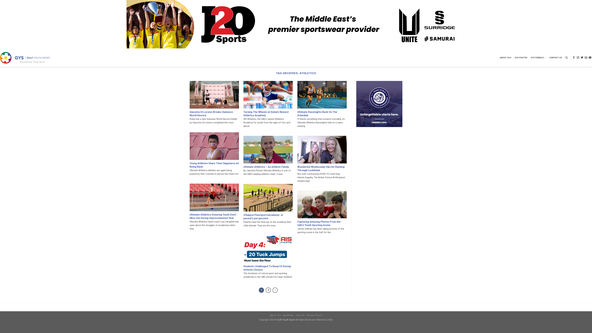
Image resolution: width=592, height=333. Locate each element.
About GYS (505, 57)
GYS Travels (537, 57)
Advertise (288, 315)
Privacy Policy (314, 315)
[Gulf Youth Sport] (25, 57)
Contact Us (555, 57)
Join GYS (300, 315)
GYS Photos (521, 57)
